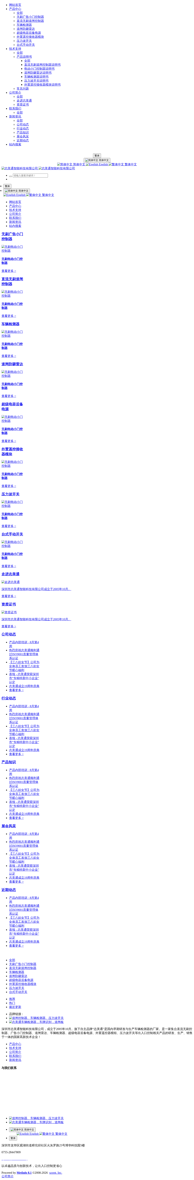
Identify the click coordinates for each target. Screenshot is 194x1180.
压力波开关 (11, 494)
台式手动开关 (12, 534)
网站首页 (15, 4)
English (103, 164)
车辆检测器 (11, 324)
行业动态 (9, 698)
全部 (20, 12)
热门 (12, 1003)
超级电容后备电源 (21, 980)
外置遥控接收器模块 (22, 984)
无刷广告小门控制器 (22, 964)
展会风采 (9, 826)
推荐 (12, 999)
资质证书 (9, 604)
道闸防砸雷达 (12, 364)
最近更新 (15, 1007)
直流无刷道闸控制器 (22, 968)
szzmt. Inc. (55, 1172)
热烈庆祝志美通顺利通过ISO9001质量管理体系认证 (24, 654)
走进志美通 (11, 574)
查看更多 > (9, 270)
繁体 (97, 155)
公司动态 (9, 634)
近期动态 (9, 890)
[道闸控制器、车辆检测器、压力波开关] (36, 1018)
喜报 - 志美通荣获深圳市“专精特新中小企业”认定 (24, 678)
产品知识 (9, 762)
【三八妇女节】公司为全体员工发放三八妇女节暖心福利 (24, 666)
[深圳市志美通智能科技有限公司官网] (38, 168)
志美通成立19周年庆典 (24, 686)
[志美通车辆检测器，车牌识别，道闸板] (36, 1022)
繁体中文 (130, 164)
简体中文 (79, 164)
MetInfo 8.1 (24, 1172)
